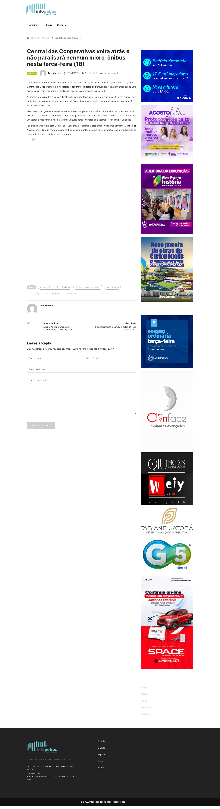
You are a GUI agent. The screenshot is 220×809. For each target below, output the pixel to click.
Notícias (32, 25)
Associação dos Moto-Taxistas (55, 287)
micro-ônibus (112, 287)
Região (144, 700)
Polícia (101, 761)
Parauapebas (53, 293)
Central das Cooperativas (87, 287)
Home (34, 38)
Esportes (102, 754)
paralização (35, 293)
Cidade (45, 38)
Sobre (49, 25)
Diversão (102, 747)
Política (144, 694)
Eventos (144, 687)
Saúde (101, 767)
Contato (61, 25)
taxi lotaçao (71, 293)
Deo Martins (54, 73)
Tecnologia (146, 714)
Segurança (146, 707)
